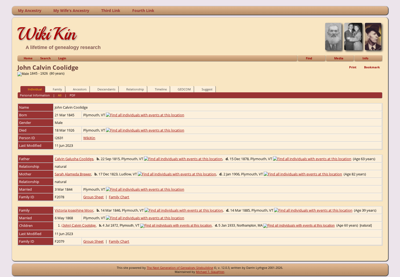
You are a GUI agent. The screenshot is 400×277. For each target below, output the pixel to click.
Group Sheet (93, 196)
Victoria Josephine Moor (74, 210)
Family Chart (119, 196)
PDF (72, 95)
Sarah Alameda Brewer (73, 174)
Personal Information (35, 95)
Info (365, 58)
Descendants (106, 89)
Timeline (161, 89)
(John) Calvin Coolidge (78, 225)
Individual (35, 89)
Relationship (135, 89)
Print (352, 67)
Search (45, 58)
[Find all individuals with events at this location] (145, 114)
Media (338, 58)
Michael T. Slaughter (210, 272)
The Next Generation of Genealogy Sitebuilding (180, 268)
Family (57, 89)
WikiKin (46, 34)
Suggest (207, 89)
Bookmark (372, 67)
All (59, 95)
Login (62, 58)
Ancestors (80, 89)
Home (28, 58)
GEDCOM (184, 89)
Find (309, 58)
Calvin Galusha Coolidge (74, 158)
